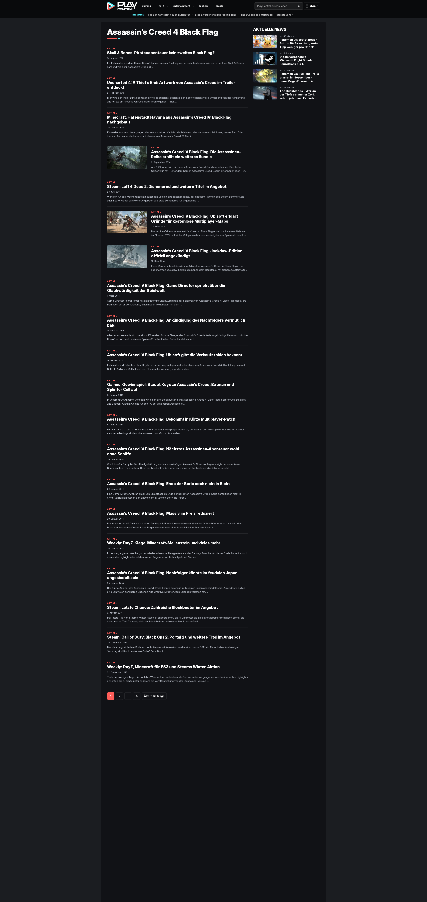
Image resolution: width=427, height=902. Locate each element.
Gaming (146, 5)
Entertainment (181, 5)
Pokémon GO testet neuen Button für (168, 14)
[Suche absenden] (299, 6)
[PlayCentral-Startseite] (122, 6)
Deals (219, 5)
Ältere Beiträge (154, 696)
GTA (161, 5)
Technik (203, 5)
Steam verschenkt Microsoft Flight (215, 14)
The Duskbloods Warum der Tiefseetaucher (267, 14)
